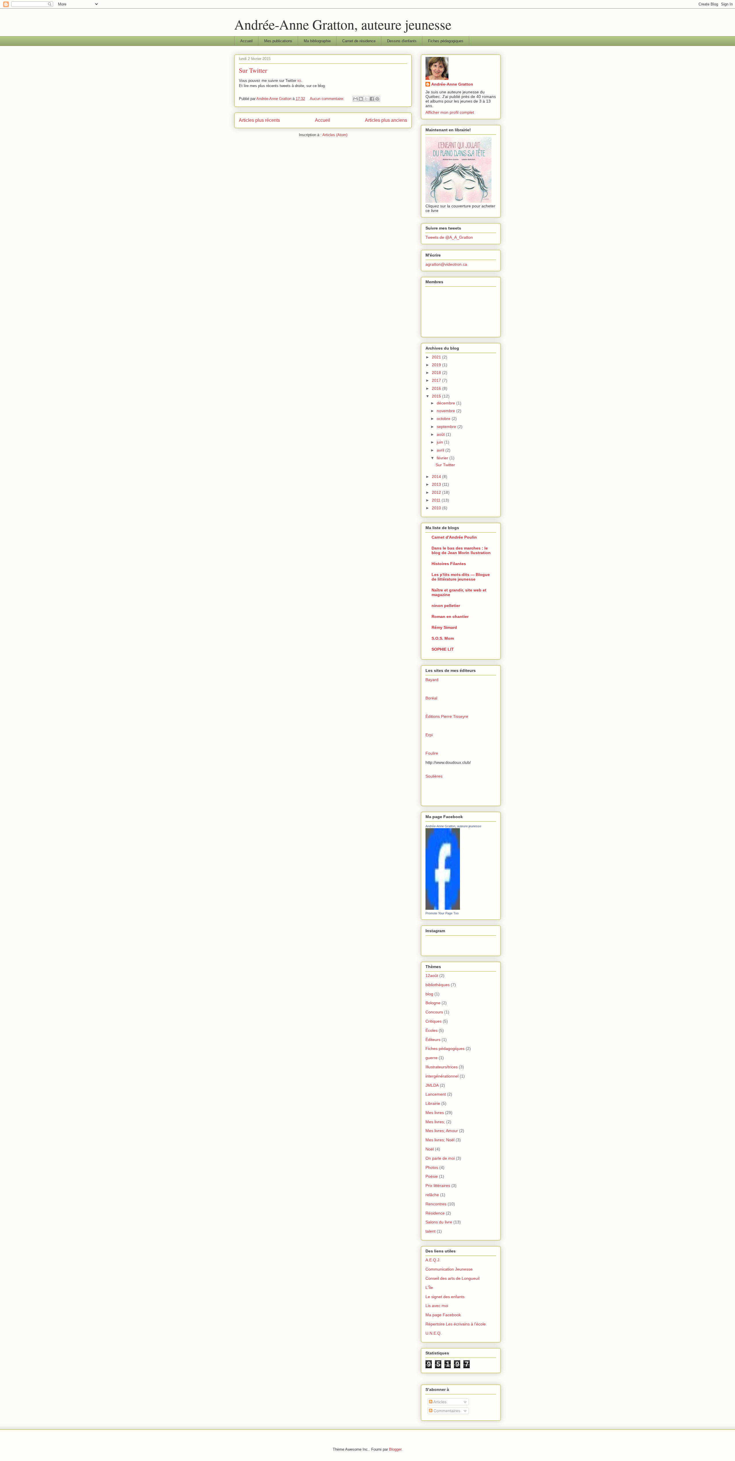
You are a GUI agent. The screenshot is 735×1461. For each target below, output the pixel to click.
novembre (446, 410)
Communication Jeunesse (449, 1269)
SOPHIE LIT (443, 649)
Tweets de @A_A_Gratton (449, 237)
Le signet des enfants (445, 1296)
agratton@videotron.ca (446, 264)
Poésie (431, 1176)
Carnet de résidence (359, 41)
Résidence (435, 1213)
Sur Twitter (253, 70)
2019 (437, 365)
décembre (446, 403)
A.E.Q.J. (432, 1260)
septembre (447, 426)
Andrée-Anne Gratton (452, 84)
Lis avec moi (436, 1305)
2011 (437, 500)
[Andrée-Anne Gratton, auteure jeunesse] (442, 908)
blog (429, 994)
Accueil (246, 41)
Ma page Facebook (443, 1314)
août (441, 434)
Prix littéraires (437, 1185)
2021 (437, 357)
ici (299, 80)
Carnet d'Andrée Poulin (454, 537)
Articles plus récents (259, 120)
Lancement (435, 1094)
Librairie (432, 1103)
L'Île (429, 1287)
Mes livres (434, 1112)
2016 (437, 388)
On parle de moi (440, 1158)
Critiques (433, 1021)
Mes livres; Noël (439, 1140)
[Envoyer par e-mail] (355, 99)
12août (431, 975)
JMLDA (432, 1085)
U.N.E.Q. (433, 1333)
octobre (444, 418)
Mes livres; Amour (441, 1130)
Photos (431, 1167)
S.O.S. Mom (443, 638)
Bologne (432, 1003)
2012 (437, 492)
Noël (429, 1149)
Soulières (433, 776)
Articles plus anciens (386, 120)
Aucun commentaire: (327, 99)
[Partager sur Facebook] (372, 99)
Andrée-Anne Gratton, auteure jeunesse (342, 24)
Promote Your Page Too (442, 913)
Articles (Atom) (334, 135)
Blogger (395, 1449)
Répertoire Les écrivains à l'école (455, 1324)
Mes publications (278, 41)
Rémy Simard (444, 627)
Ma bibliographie (317, 41)
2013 (437, 484)
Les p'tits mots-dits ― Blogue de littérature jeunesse (461, 576)
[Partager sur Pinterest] (377, 99)
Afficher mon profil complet (449, 112)
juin (440, 442)
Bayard (431, 679)
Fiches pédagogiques (445, 41)
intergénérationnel (442, 1076)
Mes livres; (435, 1121)
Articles (439, 1402)
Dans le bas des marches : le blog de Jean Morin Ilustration (461, 550)
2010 (437, 508)
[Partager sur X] (366, 99)
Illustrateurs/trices (441, 1067)
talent (430, 1231)
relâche (432, 1194)
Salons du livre (438, 1222)
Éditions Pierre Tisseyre (446, 716)
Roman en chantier (450, 616)
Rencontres (435, 1204)
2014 (437, 476)
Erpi (429, 735)
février (443, 458)
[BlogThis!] (361, 99)
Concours (434, 1012)
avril (441, 450)
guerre (431, 1057)
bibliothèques (437, 984)
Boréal (431, 698)
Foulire (431, 753)
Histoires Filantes (449, 563)
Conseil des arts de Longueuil (452, 1278)
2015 (437, 396)
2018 (437, 372)
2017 (437, 380)
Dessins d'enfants (402, 41)
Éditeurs (432, 1039)
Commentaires (446, 1410)
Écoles (431, 1030)
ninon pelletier (446, 605)
